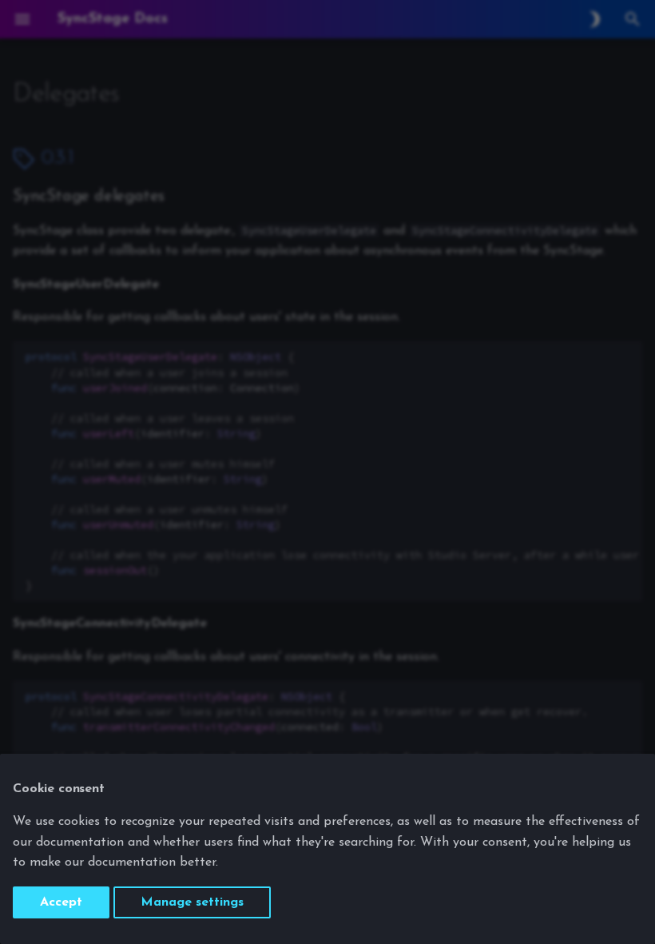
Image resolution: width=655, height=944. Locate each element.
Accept (61, 902)
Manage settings (192, 902)
